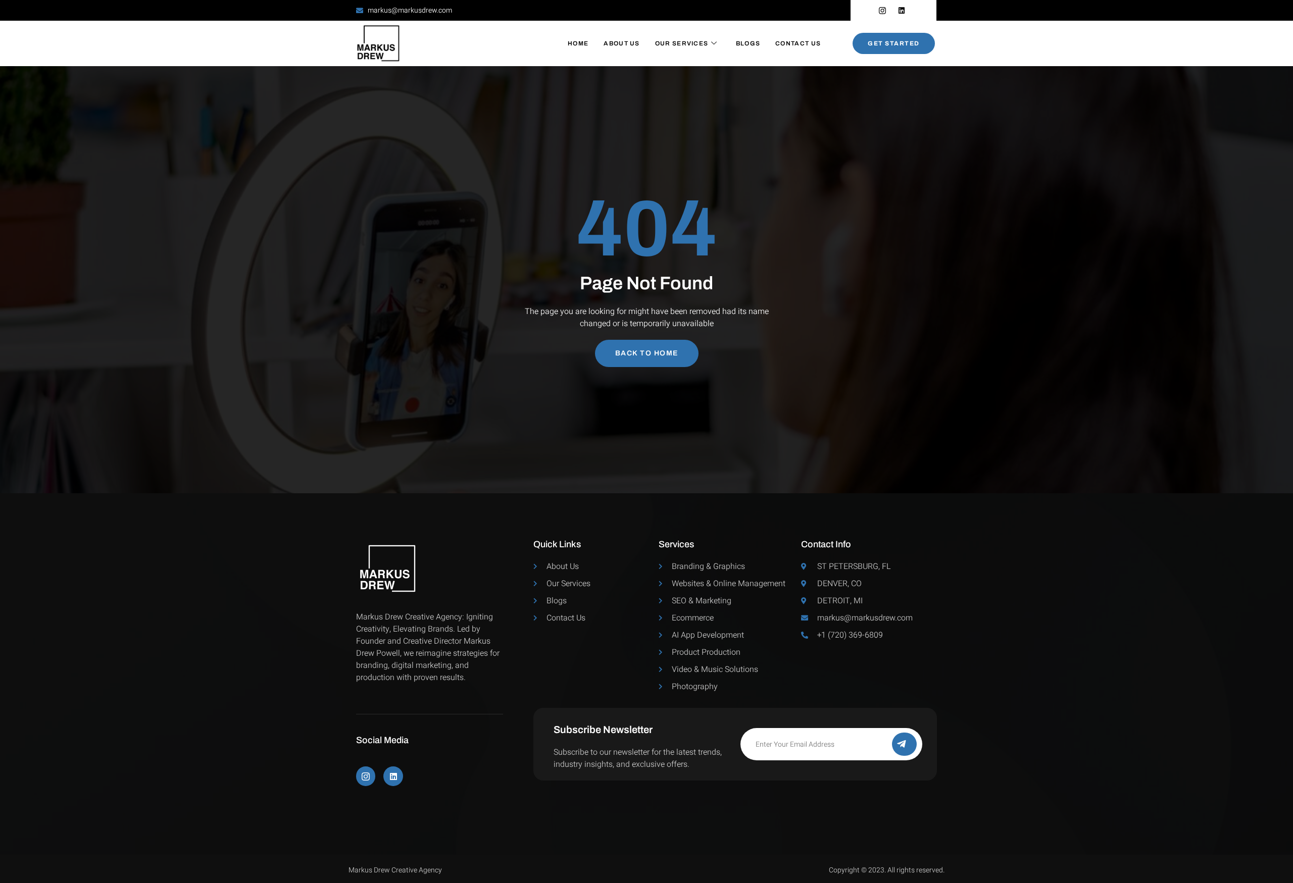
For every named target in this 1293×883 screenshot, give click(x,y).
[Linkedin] (393, 776)
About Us (621, 43)
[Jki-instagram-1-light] (365, 776)
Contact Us (798, 43)
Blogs (748, 43)
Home (578, 43)
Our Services (682, 43)
